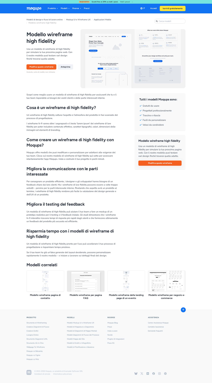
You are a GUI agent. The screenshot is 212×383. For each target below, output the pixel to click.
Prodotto (52, 8)
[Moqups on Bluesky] (135, 373)
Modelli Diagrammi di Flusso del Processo (83, 335)
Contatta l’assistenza (156, 327)
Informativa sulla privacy (62, 374)
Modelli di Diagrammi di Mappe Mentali (82, 331)
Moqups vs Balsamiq (34, 351)
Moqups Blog (112, 323)
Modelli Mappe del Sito (76, 339)
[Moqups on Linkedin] (147, 373)
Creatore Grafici (32, 331)
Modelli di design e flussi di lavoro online (44, 19)
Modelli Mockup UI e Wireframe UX (80, 323)
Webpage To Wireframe (35, 347)
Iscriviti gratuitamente (173, 8)
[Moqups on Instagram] (159, 373)
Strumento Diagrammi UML (37, 339)
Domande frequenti (155, 331)
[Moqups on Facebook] (153, 373)
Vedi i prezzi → (126, 2)
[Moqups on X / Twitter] (141, 373)
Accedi (153, 8)
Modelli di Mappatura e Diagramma (80, 327)
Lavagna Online (32, 335)
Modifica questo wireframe (41, 67)
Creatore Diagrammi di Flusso (37, 327)
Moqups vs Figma (33, 355)
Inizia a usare (112, 331)
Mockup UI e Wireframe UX (78, 19)
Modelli (64, 8)
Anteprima (65, 67)
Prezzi (87, 8)
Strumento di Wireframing (36, 323)
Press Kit (110, 343)
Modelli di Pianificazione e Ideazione (80, 347)
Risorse (75, 8)
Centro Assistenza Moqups (158, 323)
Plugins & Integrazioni (115, 339)
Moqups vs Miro (32, 359)
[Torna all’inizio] (183, 310)
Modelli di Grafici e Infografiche (79, 343)
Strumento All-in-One (34, 343)
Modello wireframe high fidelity (42, 22)
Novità (109, 335)
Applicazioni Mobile (102, 19)
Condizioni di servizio (42, 374)
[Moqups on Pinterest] (165, 373)
